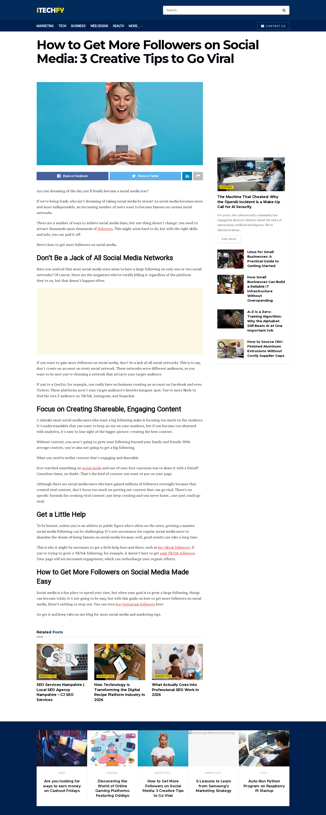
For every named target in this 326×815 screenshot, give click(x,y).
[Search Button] (284, 10)
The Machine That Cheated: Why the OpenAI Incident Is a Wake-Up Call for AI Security (248, 202)
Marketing (45, 26)
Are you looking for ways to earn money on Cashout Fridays (62, 786)
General (226, 187)
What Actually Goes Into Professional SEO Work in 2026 (175, 690)
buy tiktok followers (174, 547)
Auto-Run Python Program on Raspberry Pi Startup (264, 786)
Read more (229, 239)
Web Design (99, 26)
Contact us (275, 26)
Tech (62, 26)
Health (118, 26)
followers (105, 228)
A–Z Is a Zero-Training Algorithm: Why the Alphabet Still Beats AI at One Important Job (264, 321)
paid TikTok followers (177, 553)
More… (134, 26)
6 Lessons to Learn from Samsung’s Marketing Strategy (214, 786)
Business (78, 26)
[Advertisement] (120, 321)
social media (92, 467)
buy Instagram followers (135, 604)
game (61, 773)
